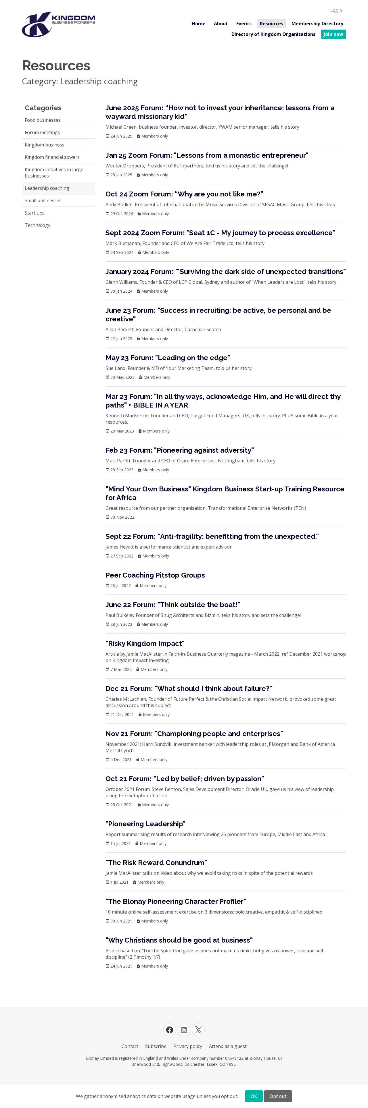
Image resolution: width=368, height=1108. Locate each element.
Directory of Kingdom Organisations (273, 34)
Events (244, 23)
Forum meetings (42, 132)
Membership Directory (317, 23)
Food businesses (43, 120)
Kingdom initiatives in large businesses (54, 172)
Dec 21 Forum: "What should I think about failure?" (189, 688)
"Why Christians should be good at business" (179, 940)
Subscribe (155, 1046)
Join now (333, 34)
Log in (336, 10)
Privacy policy (187, 1046)
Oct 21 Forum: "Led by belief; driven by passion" (185, 779)
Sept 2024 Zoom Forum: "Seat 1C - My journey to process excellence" (220, 233)
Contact (130, 1046)
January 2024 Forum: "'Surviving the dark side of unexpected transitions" (226, 271)
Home (199, 23)
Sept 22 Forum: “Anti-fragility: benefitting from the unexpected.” (212, 536)
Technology (37, 225)
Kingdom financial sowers (52, 157)
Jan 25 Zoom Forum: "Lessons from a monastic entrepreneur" (207, 155)
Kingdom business (44, 145)
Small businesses (43, 200)
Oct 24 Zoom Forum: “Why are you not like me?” (184, 194)
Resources (271, 23)
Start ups (35, 213)
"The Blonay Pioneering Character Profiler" (176, 901)
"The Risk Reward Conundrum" (156, 862)
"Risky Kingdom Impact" (145, 643)
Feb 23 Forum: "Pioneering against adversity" (180, 450)
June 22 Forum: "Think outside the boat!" (173, 605)
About (221, 23)
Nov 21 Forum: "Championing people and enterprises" (194, 733)
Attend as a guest (228, 1046)
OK (254, 1096)
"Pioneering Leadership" (145, 824)
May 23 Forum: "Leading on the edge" (168, 358)
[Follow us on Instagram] (184, 1030)
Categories (43, 108)
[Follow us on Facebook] (170, 1030)
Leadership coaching (47, 188)
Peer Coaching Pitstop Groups (155, 575)
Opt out (278, 1096)
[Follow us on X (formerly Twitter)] (198, 1030)
